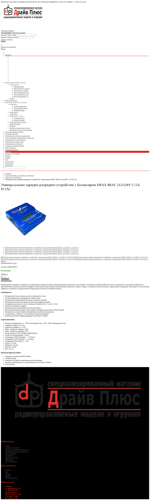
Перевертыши (19, 110)
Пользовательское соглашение (16, 452)
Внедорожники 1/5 (21, 96)
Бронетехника (19, 120)
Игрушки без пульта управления (22, 67)
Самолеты (13, 114)
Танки (12, 98)
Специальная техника (18, 122)
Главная (8, 173)
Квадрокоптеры (15, 59)
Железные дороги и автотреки (21, 130)
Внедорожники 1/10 (21, 92)
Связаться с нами (11, 457)
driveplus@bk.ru (11, 461)
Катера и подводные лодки (20, 128)
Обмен (7, 158)
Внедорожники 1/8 (21, 94)
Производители (11, 478)
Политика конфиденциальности (17, 450)
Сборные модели (16, 65)
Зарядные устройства (13, 177)
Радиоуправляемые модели (20, 57)
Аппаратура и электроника (20, 73)
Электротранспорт (17, 69)
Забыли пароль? (7, 39)
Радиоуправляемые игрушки (20, 61)
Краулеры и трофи (21, 90)
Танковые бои (19, 118)
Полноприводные (20, 108)
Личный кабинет (11, 150)
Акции (7, 152)
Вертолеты (14, 112)
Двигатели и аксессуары (19, 75)
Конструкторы (15, 124)
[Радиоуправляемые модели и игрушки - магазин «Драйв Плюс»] (77, 426)
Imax (15, 263)
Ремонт (8, 156)
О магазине (9, 162)
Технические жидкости (18, 77)
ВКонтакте (9, 459)
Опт (6, 160)
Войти (3, 41)
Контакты (9, 165)
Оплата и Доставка (12, 154)
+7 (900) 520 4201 (79, 2)
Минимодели (19, 87)
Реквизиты (9, 164)
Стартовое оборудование (19, 79)
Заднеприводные (20, 106)
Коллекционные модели (19, 63)
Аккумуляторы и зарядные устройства (24, 71)
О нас (7, 446)
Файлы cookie (10, 453)
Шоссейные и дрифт (21, 88)
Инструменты (15, 81)
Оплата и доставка (12, 448)
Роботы (12, 126)
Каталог (8, 55)
